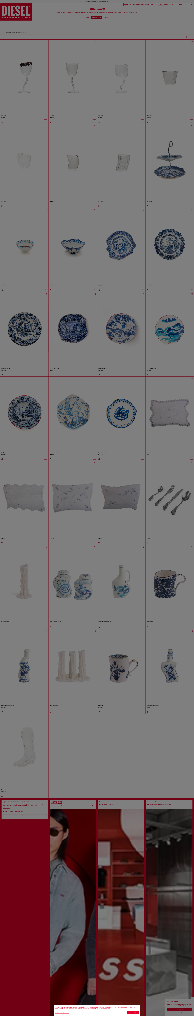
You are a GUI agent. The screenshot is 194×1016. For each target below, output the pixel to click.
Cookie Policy (107, 1008)
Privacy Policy (98, 1008)
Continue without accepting (62, 1012)
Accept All (132, 1012)
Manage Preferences (84, 1008)
